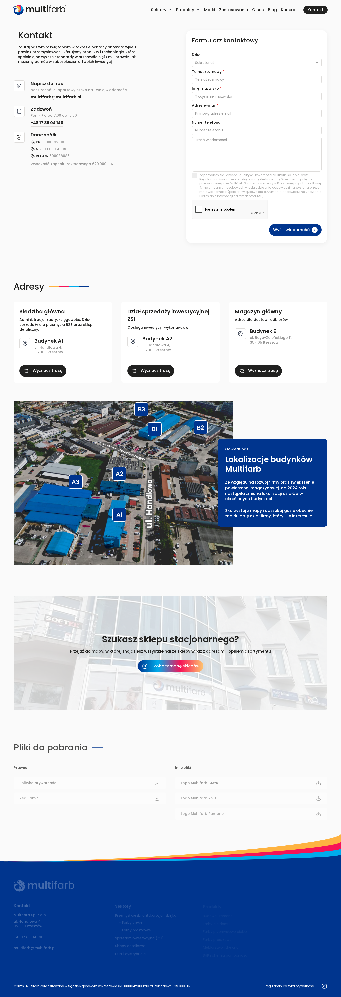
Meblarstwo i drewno (221, 947)
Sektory (158, 10)
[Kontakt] (315, 10)
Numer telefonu (206, 122)
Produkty (185, 10)
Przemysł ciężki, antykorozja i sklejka (145, 915)
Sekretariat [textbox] (204, 62)
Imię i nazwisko (207, 88)
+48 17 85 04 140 (47, 123)
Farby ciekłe (132, 922)
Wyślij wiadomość (291, 230)
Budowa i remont (217, 915)
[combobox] (256, 62)
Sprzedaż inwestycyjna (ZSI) (139, 938)
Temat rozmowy (208, 71)
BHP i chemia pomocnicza (225, 955)
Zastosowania (233, 10)
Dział (196, 54)
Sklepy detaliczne (130, 945)
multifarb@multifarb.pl (56, 97)
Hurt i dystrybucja (130, 953)
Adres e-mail (205, 105)
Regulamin (273, 986)
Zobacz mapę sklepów (176, 666)
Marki (209, 10)
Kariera (288, 10)
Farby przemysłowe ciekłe (225, 931)
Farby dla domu (216, 923)
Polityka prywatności (299, 986)
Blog (272, 10)
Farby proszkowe (136, 930)
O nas (258, 10)
